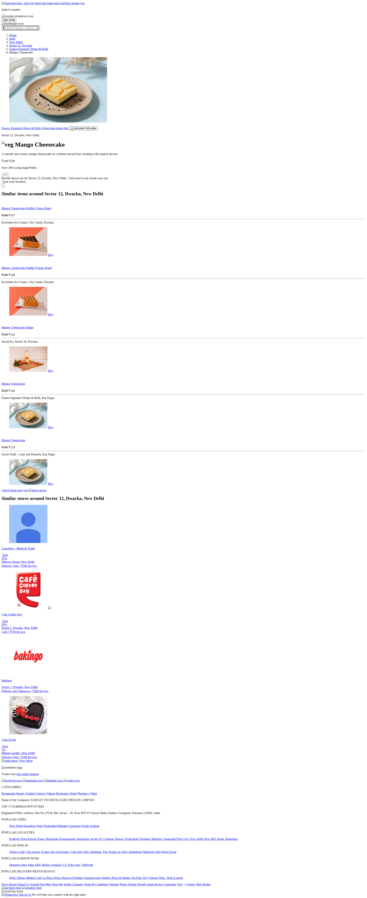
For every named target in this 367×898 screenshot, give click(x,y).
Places (123, 884)
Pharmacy (83, 793)
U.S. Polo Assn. (71, 865)
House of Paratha (72, 877)
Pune (40, 826)
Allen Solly (34, 865)
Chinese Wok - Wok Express (165, 877)
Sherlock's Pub (152, 852)
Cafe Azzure (32, 852)
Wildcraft (87, 865)
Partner (132, 884)
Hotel (73, 793)
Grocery (41, 793)
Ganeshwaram (92, 877)
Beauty (20, 793)
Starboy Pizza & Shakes (116, 877)
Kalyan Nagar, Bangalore (43, 839)
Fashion (30, 793)
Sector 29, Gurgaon (102, 839)
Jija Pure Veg (139, 877)
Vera (179, 884)
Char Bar (76, 852)
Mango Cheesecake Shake (17, 327)
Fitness (51, 793)
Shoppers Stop (18, 865)
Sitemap (114, 884)
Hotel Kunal (168, 852)
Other (93, 793)
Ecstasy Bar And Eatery (55, 852)
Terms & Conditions (96, 884)
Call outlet (90, 128)
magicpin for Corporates (161, 884)
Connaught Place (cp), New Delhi (182, 839)
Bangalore (29, 826)
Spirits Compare (73, 884)
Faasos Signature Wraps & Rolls (21, 128)
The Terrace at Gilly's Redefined (122, 852)
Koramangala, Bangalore (74, 839)
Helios (46, 865)
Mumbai (63, 826)
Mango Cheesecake (13, 383)
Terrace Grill (16, 852)
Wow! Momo (17, 877)
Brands (141, 884)
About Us (23, 884)
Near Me (57, 884)
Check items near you (15, 490)
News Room (9, 884)
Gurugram (74, 826)
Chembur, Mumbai (150, 839)
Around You (37, 884)
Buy (50, 255)
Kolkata (94, 826)
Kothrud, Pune (18, 839)
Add (5, 174)
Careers (190, 884)
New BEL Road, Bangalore (221, 839)
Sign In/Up (9, 20)
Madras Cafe (34, 877)
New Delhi (16, 826)
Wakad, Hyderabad (126, 839)
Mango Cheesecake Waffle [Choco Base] (26, 208)
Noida (85, 826)
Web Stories (203, 884)
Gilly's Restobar (92, 852)
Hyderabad (50, 826)
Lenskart (55, 865)
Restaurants (8, 793)
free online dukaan (27, 774)
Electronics (62, 793)
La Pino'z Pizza (51, 877)
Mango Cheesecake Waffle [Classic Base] (27, 267)
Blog (48, 884)
